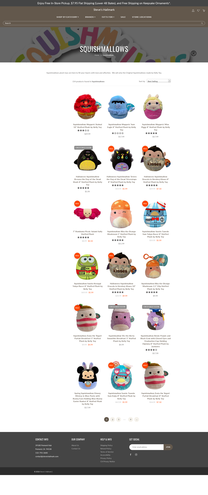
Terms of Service (107, 452)
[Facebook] (130, 454)
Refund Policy (105, 449)
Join (168, 447)
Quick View (88, 107)
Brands (89, 17)
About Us (75, 445)
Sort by (142, 81)
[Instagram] (136, 454)
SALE (123, 17)
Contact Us (76, 449)
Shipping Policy (106, 445)
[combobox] (159, 80)
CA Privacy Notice (107, 461)
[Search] (201, 23)
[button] (84, 130)
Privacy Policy (106, 458)
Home (97, 55)
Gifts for (107, 17)
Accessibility (105, 455)
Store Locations (142, 17)
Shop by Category (67, 17)
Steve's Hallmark (104, 9)
